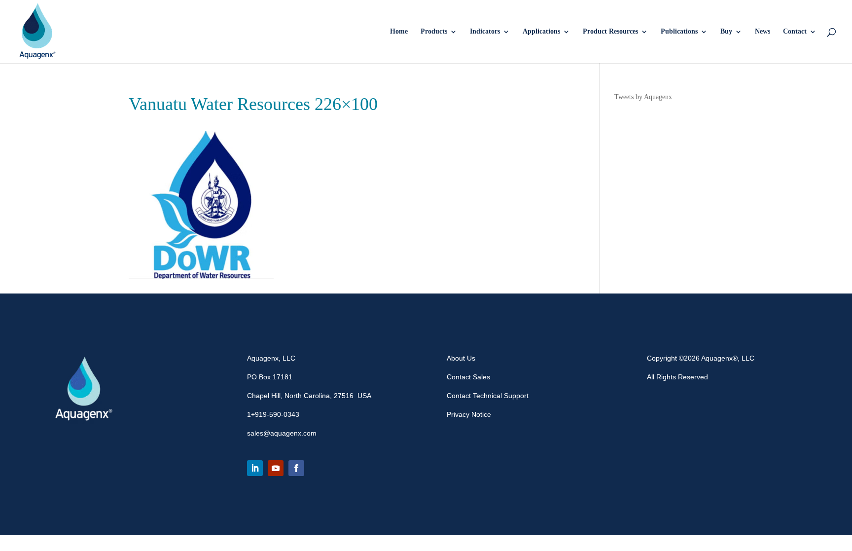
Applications (541, 31)
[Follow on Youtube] (276, 468)
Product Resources (610, 31)
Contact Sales (468, 377)
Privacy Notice (469, 414)
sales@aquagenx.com (282, 433)
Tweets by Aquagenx (643, 97)
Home (399, 31)
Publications (679, 31)
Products (434, 31)
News (762, 31)
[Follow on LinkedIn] (255, 468)
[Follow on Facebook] (296, 468)
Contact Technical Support (488, 396)
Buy (726, 31)
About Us (461, 358)
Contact (795, 31)
